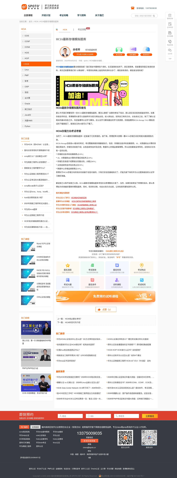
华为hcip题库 (58, 431)
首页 (30, 21)
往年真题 (170, 36)
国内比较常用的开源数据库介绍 (36, 150)
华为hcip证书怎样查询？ (66, 360)
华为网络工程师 (25, 446)
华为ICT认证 (41, 468)
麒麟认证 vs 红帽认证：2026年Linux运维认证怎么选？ (78, 382)
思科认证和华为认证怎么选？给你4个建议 (124, 355)
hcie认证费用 (58, 439)
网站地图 (118, 468)
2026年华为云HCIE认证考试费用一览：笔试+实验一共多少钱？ (82, 398)
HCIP (27, 58)
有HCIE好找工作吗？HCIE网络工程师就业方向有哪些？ (79, 393)
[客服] (119, 50)
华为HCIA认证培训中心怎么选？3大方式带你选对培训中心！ (81, 339)
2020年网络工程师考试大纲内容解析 (37, 203)
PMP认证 (51, 468)
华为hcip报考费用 (42, 431)
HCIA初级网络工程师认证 (87, 205)
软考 (26, 81)
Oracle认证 (95, 468)
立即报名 (150, 416)
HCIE (27, 52)
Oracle (27, 103)
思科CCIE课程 (24, 442)
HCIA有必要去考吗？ (73, 318)
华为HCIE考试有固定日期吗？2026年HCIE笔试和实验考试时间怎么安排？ (86, 377)
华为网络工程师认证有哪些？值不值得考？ (37, 162)
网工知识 (28, 109)
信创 (26, 92)
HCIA (36, 21)
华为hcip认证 (24, 435)
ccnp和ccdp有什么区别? (34, 185)
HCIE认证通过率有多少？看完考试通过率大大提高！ (129, 339)
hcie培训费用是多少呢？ (34, 197)
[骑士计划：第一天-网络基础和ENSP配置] (36, 330)
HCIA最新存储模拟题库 (97, 60)
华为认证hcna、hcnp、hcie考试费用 (37, 191)
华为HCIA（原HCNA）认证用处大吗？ (37, 144)
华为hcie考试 (41, 442)
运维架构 (59, 468)
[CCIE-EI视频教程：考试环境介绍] (36, 382)
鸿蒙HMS (28, 120)
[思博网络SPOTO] (40, 5)
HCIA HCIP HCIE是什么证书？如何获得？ (124, 350)
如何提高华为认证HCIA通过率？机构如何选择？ (76, 344)
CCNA (27, 47)
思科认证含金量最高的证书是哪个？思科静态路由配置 (129, 344)
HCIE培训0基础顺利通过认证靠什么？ (37, 221)
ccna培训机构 (24, 431)
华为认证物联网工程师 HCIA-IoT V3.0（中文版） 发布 (129, 360)
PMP (27, 75)
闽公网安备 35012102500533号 (113, 476)
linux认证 (56, 442)
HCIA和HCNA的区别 (79, 197)
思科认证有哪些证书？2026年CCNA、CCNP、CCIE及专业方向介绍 (135, 382)
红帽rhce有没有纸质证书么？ (68, 350)
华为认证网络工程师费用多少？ (36, 174)
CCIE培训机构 (24, 439)
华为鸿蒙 (110, 468)
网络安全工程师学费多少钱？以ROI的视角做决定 (76, 355)
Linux (27, 69)
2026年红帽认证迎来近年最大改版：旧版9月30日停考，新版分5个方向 (136, 377)
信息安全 (67, 468)
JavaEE (28, 115)
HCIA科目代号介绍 (72, 322)
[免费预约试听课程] (106, 298)
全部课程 (28, 15)
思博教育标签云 (128, 468)
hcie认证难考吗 (42, 439)
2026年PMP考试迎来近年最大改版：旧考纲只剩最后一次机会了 (133, 398)
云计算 (27, 98)
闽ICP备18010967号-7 (135, 476)
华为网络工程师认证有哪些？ (84, 208)
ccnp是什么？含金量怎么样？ (36, 156)
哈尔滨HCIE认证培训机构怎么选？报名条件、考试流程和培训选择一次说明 (138, 387)
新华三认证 (85, 468)
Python (27, 126)
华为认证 (56, 435)
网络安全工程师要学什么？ (35, 168)
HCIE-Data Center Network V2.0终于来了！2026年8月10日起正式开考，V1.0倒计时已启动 (93, 387)
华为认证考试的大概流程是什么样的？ (37, 179)
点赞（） (107, 309)
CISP (27, 86)
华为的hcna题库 (30, 209)
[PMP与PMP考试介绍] (36, 358)
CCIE (27, 35)
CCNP (27, 41)
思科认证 (39, 446)
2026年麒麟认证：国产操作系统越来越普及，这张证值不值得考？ (134, 393)
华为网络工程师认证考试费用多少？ (84, 212)
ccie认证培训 (41, 435)
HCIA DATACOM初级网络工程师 (84, 201)
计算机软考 (76, 468)
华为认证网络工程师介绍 (34, 215)
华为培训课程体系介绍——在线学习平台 (37, 227)
